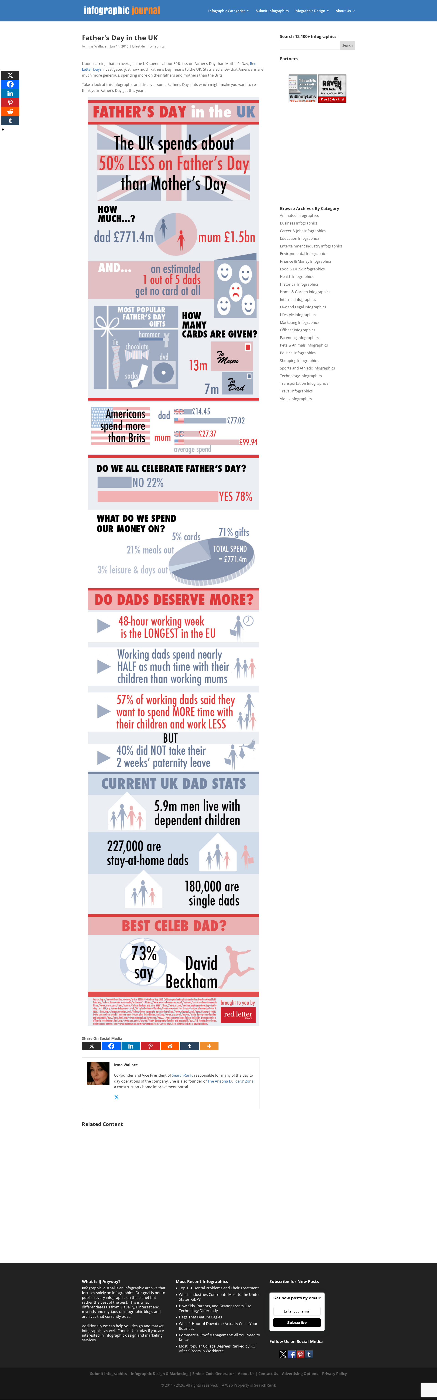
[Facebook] (111, 1046)
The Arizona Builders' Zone (231, 1081)
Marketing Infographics (300, 322)
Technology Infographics (301, 375)
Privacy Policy (334, 1373)
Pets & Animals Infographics (304, 345)
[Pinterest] (150, 1046)
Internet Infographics (298, 299)
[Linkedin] (131, 1046)
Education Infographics (300, 238)
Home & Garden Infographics (305, 291)
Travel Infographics (296, 391)
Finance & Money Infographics (306, 261)
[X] (91, 1046)
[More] (209, 1046)
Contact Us (268, 1373)
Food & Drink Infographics (302, 269)
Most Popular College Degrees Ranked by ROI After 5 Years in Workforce (217, 1348)
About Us (343, 11)
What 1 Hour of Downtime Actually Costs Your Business (218, 1326)
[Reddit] (170, 1046)
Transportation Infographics (304, 383)
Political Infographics (298, 352)
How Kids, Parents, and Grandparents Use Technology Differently (215, 1308)
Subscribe (297, 1322)
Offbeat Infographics (297, 329)
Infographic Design (310, 11)
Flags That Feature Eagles (200, 1317)
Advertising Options (300, 1373)
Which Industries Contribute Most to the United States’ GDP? (220, 1297)
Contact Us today (132, 1330)
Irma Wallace (96, 46)
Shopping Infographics (299, 360)
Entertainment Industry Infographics (311, 246)
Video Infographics (296, 398)
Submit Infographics (272, 11)
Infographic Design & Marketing (159, 1373)
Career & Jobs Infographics (303, 230)
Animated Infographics (299, 215)
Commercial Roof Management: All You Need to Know (219, 1337)
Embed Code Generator (213, 1373)
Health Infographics (297, 276)
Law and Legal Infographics (303, 306)
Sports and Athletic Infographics (307, 368)
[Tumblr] (189, 1046)
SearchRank (182, 1075)
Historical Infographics (299, 284)
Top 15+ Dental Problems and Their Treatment (219, 1287)
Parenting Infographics (299, 337)
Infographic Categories (226, 11)
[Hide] (3, 129)
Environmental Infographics (304, 253)
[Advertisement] (173, 1183)
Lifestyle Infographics (148, 46)
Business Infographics (299, 223)
